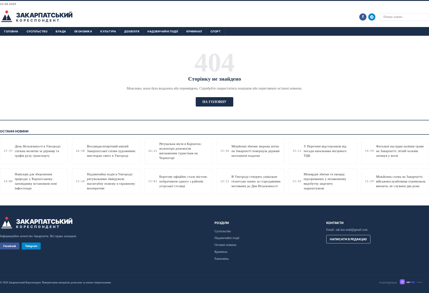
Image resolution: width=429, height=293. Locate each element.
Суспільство (37, 31)
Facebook (9, 246)
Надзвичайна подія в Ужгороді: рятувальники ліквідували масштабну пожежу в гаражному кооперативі (111, 181)
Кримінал (194, 31)
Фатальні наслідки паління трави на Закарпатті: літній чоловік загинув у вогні (400, 150)
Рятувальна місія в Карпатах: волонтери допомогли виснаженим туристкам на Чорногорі (180, 151)
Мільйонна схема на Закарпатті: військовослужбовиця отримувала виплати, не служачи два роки (400, 181)
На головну (214, 102)
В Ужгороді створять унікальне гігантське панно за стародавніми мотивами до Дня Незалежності (255, 181)
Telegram (31, 246)
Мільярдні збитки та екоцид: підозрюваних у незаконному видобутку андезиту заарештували (325, 181)
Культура (108, 31)
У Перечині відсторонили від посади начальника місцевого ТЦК (325, 150)
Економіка (83, 31)
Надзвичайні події (162, 31)
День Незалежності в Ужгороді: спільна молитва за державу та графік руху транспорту (38, 150)
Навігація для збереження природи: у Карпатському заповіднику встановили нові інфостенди (36, 181)
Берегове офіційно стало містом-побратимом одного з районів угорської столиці (183, 181)
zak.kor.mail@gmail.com (352, 229)
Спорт (215, 31)
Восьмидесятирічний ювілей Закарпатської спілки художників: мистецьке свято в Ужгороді (111, 150)
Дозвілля (131, 31)
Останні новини (225, 245)
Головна (11, 31)
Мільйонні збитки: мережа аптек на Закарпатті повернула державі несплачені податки (255, 150)
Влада (61, 31)
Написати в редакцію (348, 239)
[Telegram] (371, 17)
